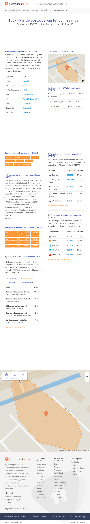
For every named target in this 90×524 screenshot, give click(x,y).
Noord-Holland (29, 112)
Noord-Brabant (60, 482)
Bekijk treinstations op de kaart (58, 205)
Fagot (57, 20)
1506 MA (70, 175)
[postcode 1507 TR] (18, 4)
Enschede (40, 494)
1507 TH (26, 236)
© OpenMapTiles (64, 451)
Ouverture (26, 164)
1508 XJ (70, 187)
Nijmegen (40, 491)
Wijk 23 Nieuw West (31, 99)
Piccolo (35, 157)
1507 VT (8, 232)
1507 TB (17, 239)
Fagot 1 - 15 (27, 81)
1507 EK (17, 236)
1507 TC (8, 236)
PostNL (74, 474)
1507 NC (70, 250)
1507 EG (35, 243)
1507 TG (35, 236)
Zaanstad (27, 108)
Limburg (57, 479)
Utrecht (39, 473)
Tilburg (39, 479)
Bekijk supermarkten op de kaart (59, 259)
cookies (82, 522)
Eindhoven (41, 476)
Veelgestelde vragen (12, 500)
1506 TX (70, 245)
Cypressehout (10, 161)
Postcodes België (78, 468)
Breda (39, 488)
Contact (8, 503)
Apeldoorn (41, 497)
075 (24, 85)
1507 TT (26, 232)
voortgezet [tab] (11, 283)
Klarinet (8, 157)
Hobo (29, 161)
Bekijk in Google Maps (56, 111)
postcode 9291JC (20, 508)
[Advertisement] (45, 37)
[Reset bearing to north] (87, 380)
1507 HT (70, 236)
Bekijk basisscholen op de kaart (15, 327)
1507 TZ (35, 232)
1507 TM (26, 246)
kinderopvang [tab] (12, 278)
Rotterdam (41, 467)
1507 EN (35, 239)
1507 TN (17, 246)
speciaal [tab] (26, 283)
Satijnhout (9, 164)
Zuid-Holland (59, 497)
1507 (25, 90)
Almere (39, 485)
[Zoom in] (87, 373)
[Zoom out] (87, 376)
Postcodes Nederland (13, 497)
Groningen (41, 482)
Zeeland (57, 494)
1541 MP (70, 179)
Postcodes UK (76, 471)
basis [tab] (27, 278)
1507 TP (26, 239)
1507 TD (8, 246)
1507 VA (17, 243)
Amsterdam (41, 464)
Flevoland (58, 467)
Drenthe (57, 464)
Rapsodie (20, 161)
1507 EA (70, 241)
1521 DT (70, 201)
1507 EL (8, 239)
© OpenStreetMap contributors (79, 451)
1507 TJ (8, 243)
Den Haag (40, 470)
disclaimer (74, 522)
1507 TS (35, 246)
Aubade (17, 157)
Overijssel (58, 488)
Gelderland (58, 473)
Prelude (17, 164)
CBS (9, 218)
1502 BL (70, 254)
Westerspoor (28, 94)
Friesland (57, 470)
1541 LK (70, 194)
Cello (26, 157)
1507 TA (17, 232)
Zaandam (27, 103)
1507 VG (26, 243)
